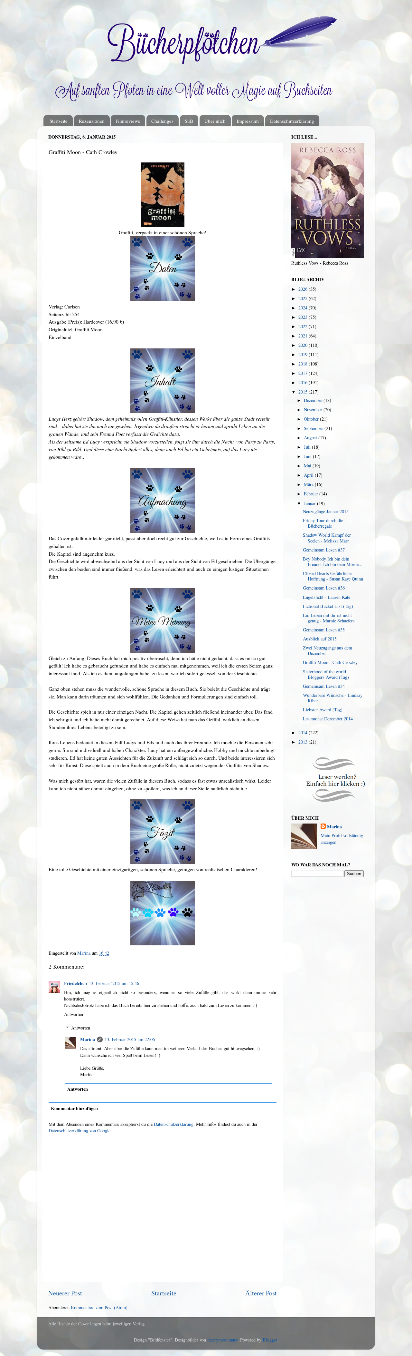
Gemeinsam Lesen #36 (324, 588)
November (313, 409)
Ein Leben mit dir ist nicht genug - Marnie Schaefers (329, 618)
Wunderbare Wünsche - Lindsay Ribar (332, 698)
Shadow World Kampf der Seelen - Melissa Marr (327, 537)
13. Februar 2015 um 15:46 (114, 983)
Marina (87, 1039)
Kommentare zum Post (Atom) (99, 1307)
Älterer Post (261, 1293)
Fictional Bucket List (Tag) (328, 606)
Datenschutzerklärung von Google (79, 1130)
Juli (308, 447)
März (309, 484)
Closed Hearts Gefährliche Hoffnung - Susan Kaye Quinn (333, 576)
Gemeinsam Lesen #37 (324, 550)
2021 (303, 336)
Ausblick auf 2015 (320, 639)
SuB (189, 121)
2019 (303, 354)
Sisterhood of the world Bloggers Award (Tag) (326, 674)
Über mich (215, 121)
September (314, 428)
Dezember (313, 400)
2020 (303, 345)
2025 (303, 298)
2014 (303, 732)
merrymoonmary (222, 1340)
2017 (303, 373)
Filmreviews (128, 121)
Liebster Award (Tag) (322, 710)
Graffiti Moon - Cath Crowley (330, 662)
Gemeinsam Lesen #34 (324, 686)
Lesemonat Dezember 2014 (328, 719)
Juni (308, 456)
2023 (303, 317)
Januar (310, 503)
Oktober (312, 419)
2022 (303, 326)
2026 (303, 289)
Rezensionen (92, 121)
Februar (311, 494)
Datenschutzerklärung (292, 121)
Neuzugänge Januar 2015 (326, 511)
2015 (303, 392)
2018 (303, 364)
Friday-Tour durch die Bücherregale (323, 523)
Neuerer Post (65, 1293)
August (311, 437)
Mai (308, 466)
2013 (303, 742)
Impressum (248, 121)
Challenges (162, 121)
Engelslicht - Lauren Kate (326, 597)
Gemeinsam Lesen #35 (324, 630)
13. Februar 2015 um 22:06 (130, 1039)
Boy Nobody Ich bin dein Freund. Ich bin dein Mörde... (332, 561)
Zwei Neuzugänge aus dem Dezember (327, 650)
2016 (303, 382)
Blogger (270, 1340)
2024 (303, 308)
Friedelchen (75, 983)
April (309, 475)
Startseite (59, 121)
